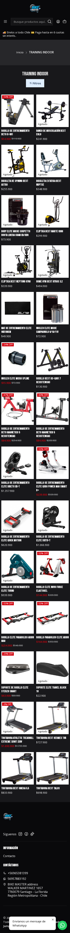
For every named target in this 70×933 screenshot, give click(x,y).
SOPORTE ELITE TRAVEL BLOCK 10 (51, 689)
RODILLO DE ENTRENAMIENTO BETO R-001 (15, 132)
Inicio (20, 52)
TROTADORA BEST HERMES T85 (51, 738)
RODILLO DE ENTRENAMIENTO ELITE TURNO (15, 589)
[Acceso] (58, 21)
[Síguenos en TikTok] (32, 834)
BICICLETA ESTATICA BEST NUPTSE (48, 183)
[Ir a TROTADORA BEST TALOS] (52, 768)
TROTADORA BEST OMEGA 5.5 (15, 788)
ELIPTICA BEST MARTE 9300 (49, 231)
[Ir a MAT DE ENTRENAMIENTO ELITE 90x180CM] (17, 308)
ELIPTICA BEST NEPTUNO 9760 (15, 281)
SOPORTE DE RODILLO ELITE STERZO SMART (14, 689)
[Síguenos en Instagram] (20, 834)
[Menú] (5, 21)
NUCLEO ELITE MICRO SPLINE (15, 378)
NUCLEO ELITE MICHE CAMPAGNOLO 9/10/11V (47, 330)
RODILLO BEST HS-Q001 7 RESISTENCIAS (48, 380)
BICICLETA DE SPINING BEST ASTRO (14, 183)
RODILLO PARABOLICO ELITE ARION (52, 637)
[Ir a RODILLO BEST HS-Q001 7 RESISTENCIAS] (52, 358)
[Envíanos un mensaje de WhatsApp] (62, 925)
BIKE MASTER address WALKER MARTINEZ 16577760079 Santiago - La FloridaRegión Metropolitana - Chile (28, 889)
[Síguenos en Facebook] (26, 834)
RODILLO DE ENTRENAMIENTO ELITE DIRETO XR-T (15, 484)
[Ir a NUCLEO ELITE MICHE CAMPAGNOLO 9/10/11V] (52, 308)
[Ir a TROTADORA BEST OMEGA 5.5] (17, 768)
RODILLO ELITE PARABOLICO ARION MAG (17, 639)
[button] (35, 83)
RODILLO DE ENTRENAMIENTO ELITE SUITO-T (50, 538)
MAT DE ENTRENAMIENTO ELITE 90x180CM (16, 330)
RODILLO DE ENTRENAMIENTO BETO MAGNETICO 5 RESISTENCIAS (15, 432)
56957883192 (17, 879)
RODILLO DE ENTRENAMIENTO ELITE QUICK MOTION (15, 538)
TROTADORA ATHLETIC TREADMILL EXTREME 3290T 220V (17, 739)
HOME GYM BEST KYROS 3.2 (49, 281)
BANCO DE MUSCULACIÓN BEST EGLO (51, 132)
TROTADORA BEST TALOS (48, 788)
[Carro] (64, 21)
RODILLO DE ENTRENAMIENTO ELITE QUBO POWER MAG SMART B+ (51, 486)
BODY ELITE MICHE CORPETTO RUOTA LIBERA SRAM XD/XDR (15, 233)
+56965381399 (18, 873)
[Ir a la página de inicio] (35, 8)
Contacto (9, 856)
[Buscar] (49, 21)
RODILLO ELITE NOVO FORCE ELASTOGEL (49, 589)
